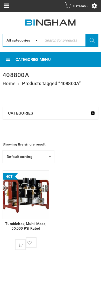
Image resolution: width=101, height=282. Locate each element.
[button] (20, 244)
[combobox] (22, 40)
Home (9, 83)
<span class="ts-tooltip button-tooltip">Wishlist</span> (31, 242)
